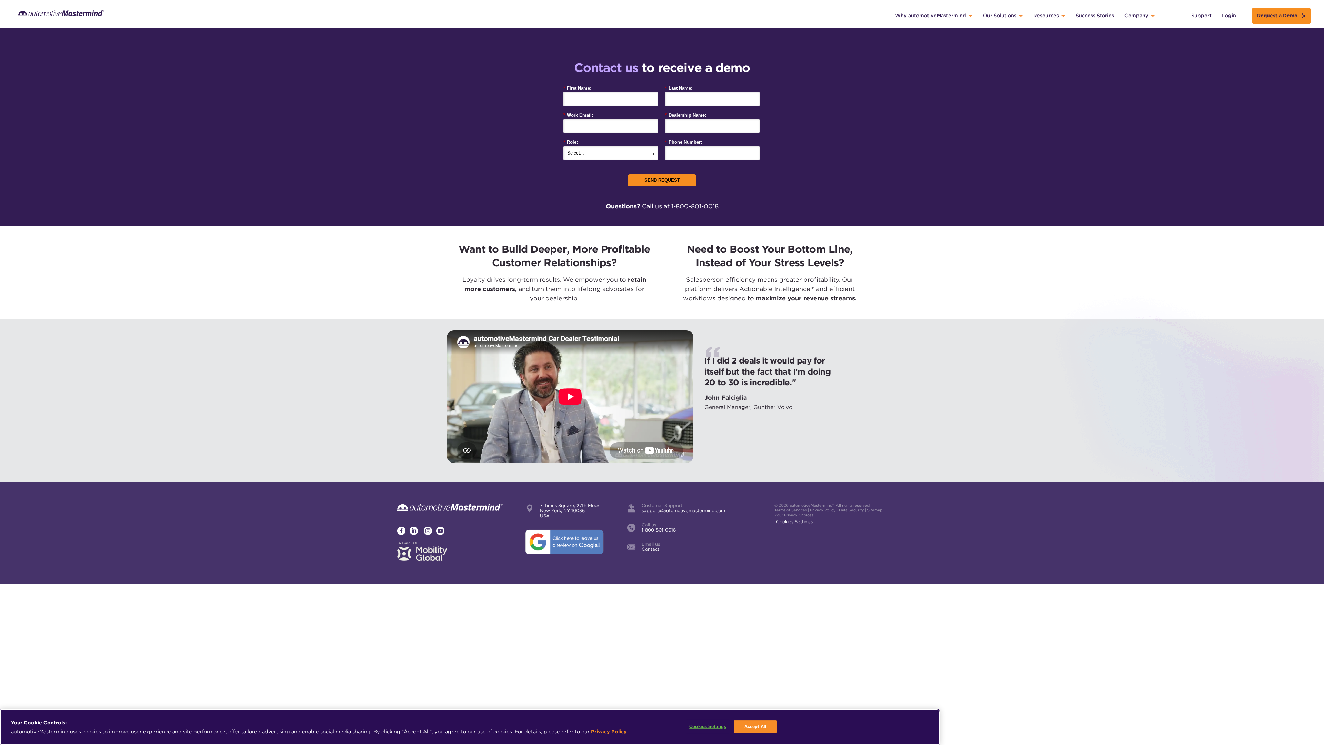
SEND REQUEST (662, 180)
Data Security (851, 510)
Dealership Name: (685, 115)
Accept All (755, 726)
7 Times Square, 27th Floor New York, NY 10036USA (569, 510)
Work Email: (578, 115)
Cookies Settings (794, 521)
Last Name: (678, 88)
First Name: (577, 88)
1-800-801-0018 (659, 530)
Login (1229, 15)
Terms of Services (790, 510)
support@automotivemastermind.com (683, 510)
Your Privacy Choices (793, 515)
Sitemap (874, 510)
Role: (570, 142)
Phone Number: (683, 142)
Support (1201, 15)
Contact (650, 549)
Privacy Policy (823, 510)
